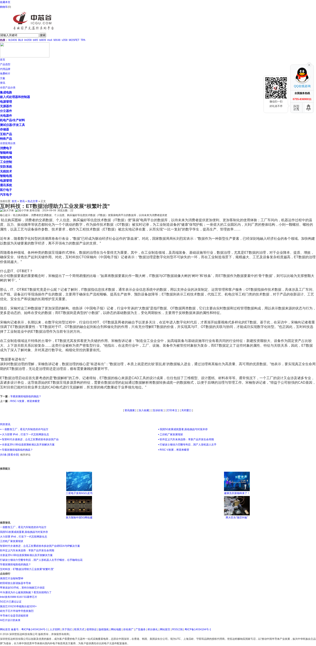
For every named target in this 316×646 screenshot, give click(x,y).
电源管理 (6, 101)
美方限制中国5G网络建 (79, 517)
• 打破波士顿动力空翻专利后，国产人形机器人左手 (187, 444)
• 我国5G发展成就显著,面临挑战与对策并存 (183, 429)
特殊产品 (6, 138)
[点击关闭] (309, 64)
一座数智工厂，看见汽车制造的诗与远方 (23, 527)
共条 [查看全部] (9, 454)
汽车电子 (6, 194)
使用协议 (91, 629)
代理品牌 (5, 69)
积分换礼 (153, 629)
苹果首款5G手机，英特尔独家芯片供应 (22, 587)
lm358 (28, 40)
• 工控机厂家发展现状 (170, 434)
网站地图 (116, 629)
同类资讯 (5, 424)
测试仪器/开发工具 (12, 125)
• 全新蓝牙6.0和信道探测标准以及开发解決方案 (27, 444)
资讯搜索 (129, 410)
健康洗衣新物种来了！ (237, 493)
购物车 (4, 6)
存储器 (4, 129)
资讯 (2, 82)
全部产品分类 (7, 87)
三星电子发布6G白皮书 (79, 493)
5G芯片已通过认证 (10, 601)
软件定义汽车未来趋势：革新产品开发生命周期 (27, 550)
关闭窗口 (186, 410)
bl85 (35, 40)
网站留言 (165, 629)
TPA (83, 40)
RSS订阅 (177, 629)
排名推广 (128, 629)
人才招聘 (55, 629)
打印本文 (172, 410)
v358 (64, 40)
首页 (2, 59)
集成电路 (6, 92)
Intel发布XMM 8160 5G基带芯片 (18, 596)
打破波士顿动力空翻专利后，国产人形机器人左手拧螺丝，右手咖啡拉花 (41, 559)
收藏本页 (5, 2)
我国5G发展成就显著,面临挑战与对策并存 (24, 531)
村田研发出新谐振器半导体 (15, 583)
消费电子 (6, 148)
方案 (2, 78)
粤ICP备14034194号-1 (198, 629)
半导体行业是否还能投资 (14, 615)
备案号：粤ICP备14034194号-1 (29, 629)
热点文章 (33, 201)
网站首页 (5, 629)
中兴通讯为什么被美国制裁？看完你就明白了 (26, 592)
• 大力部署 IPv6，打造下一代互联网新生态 (24, 434)
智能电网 (6, 157)
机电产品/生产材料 (12, 120)
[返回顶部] (308, 108)
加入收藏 (144, 410)
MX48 (57, 40)
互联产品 (6, 134)
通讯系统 (6, 185)
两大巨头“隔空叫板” (237, 517)
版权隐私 (104, 629)
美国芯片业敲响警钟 (11, 578)
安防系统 (6, 166)
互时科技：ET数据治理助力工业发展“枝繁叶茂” (27, 569)
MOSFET (74, 40)
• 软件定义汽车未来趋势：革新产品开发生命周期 (186, 439)
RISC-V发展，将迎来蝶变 (25, 401)
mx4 (49, 40)
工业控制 (6, 162)
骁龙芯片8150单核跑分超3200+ (18, 606)
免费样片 (5, 73)
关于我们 (67, 629)
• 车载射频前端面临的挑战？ (16, 449)
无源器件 (6, 106)
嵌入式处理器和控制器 (15, 97)
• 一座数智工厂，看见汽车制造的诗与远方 (24, 429)
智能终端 (6, 152)
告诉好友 (158, 410)
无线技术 (6, 171)
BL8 (20, 40)
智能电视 (6, 176)
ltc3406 (12, 40)
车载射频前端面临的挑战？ (25, 396)
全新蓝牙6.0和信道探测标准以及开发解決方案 (26, 555)
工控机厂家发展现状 (11, 541)
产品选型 (5, 64)
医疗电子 (6, 190)
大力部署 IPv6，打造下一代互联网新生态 (23, 536)
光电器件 (6, 115)
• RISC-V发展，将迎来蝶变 (173, 449)
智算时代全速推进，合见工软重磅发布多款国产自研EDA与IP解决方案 (40, 545)
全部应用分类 (7, 143)
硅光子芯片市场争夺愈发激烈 (17, 610)
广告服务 (140, 629)
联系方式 (79, 629)
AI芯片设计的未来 (10, 620)
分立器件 (6, 111)
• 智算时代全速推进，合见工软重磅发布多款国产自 (29, 439)
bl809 (42, 40)
